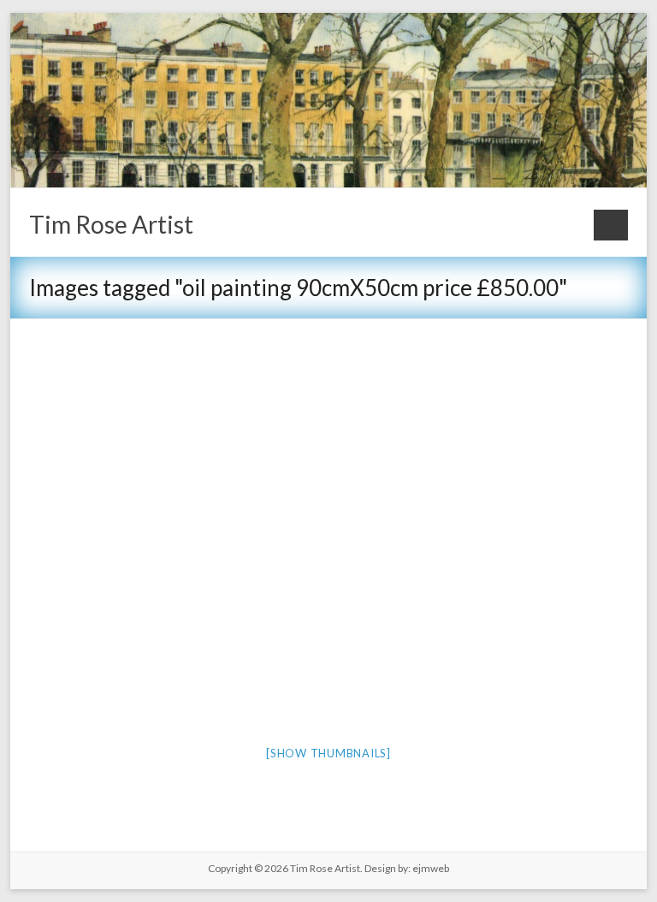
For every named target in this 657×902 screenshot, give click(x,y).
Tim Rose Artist (111, 224)
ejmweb (430, 868)
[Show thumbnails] (328, 753)
